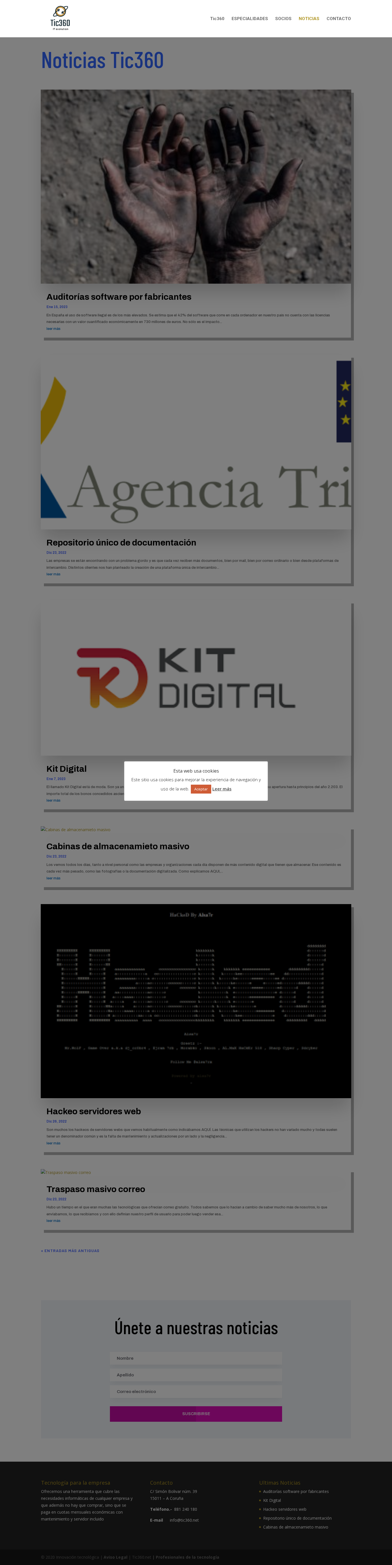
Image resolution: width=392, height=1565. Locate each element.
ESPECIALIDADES (250, 19)
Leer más (222, 789)
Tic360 (217, 19)
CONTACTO (339, 19)
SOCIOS (283, 19)
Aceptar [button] (201, 789)
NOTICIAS (309, 19)
